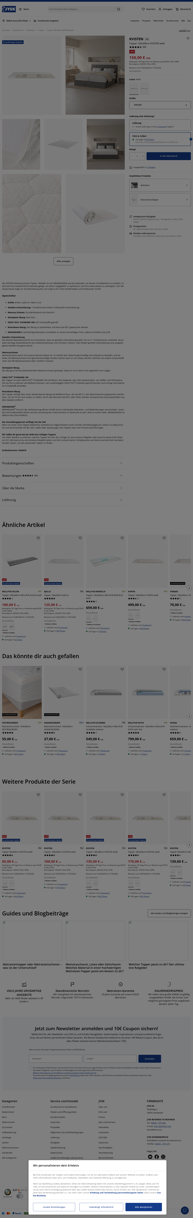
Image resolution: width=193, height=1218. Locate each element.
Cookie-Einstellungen (54, 1207)
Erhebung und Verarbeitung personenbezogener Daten (116, 1192)
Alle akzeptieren (143, 1207)
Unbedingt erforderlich (101, 1207)
